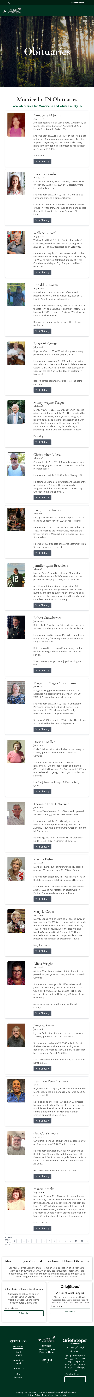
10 (65, 1241)
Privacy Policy (34, 1395)
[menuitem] (18, 1346)
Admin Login (60, 1395)
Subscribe (24, 1313)
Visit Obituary (42, 161)
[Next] (87, 1241)
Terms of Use (47, 1395)
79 (76, 1241)
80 (82, 1241)
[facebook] (47, 1363)
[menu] (88, 10)
